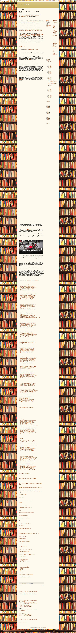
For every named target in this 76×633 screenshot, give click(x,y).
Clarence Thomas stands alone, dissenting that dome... (27, 327)
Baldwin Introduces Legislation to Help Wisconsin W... (28, 304)
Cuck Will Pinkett (21, 525)
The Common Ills (55, 21)
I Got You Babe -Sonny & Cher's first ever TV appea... (27, 323)
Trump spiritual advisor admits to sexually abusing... (27, 373)
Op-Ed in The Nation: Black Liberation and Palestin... (27, 306)
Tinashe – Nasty (22, 314)
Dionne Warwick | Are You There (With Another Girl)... (28, 303)
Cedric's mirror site (55, 46)
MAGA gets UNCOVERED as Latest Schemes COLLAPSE (28, 375)
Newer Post (20, 585)
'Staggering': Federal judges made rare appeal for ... (27, 349)
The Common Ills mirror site (55, 50)
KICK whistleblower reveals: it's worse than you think (27, 369)
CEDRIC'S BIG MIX (29, 14)
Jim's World (22, 565)
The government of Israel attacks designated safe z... (31, 280)
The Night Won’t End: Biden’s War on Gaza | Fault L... (27, 310)
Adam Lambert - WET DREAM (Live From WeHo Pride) (28, 458)
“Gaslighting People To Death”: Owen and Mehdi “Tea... (28, 419)
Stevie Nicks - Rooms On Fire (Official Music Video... (27, 296)
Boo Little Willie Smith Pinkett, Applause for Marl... (26, 531)
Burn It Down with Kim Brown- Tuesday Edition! (25, 393)
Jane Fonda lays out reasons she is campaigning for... (27, 389)
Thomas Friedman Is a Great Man (55, 28)
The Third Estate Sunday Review (55, 25)
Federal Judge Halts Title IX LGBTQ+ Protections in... (27, 360)
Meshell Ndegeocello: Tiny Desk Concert (24, 398)
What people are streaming (24, 566)
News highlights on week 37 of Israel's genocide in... (27, 359)
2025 (48, 59)
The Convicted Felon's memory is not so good (25, 504)
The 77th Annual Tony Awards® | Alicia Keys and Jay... (28, 442)
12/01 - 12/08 (50, 62)
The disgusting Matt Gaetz (22, 494)
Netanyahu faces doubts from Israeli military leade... (27, 352)
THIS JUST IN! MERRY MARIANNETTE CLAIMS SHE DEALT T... (52, 81)
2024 (48, 60)
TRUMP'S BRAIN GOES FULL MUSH (25, 368)
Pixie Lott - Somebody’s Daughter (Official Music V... (27, 284)
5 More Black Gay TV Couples (24, 465)
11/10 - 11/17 (50, 65)
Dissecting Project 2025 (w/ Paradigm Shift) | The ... (27, 344)
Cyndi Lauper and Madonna (23, 539)
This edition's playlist (23, 572)
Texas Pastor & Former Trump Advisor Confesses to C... (28, 370)
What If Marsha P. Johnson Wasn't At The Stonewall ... (28, 377)
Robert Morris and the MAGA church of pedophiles (26, 500)
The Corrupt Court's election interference (24, 473)
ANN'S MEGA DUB (27, 15)
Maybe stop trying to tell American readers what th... (26, 530)
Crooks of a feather (21, 475)
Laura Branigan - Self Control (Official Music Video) (27, 305)
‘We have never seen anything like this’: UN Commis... (27, 383)
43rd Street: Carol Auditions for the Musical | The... (27, 347)
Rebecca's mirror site (54, 48)
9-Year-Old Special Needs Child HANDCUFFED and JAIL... (28, 432)
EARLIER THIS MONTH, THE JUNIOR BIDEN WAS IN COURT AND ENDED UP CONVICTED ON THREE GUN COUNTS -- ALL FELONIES (31, 22)
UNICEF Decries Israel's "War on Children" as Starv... (27, 434)
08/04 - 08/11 (50, 74)
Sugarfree (21, 307)
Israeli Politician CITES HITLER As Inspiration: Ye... (27, 423)
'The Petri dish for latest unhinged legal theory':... (27, 449)
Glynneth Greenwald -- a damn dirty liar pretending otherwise (27, 485)
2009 (48, 118)
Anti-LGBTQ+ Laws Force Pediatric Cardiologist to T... (28, 441)
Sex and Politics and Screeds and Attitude (55, 23)
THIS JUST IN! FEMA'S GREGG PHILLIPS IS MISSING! (27, 593)
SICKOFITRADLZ (55, 39)
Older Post (42, 585)
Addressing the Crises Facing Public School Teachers (27, 348)
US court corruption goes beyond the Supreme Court (26, 480)
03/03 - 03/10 (50, 96)
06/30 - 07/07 (50, 78)
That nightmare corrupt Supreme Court (24, 476)
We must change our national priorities (25, 319)
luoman (39, 627)
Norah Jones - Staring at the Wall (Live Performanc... (27, 435)
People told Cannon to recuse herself (24, 526)
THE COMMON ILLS (24, 16)
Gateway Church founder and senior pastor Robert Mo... (26, 400)
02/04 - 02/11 (50, 98)
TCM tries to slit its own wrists (23, 546)
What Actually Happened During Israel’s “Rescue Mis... (28, 448)
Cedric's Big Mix (54, 34)
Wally (48, 20)
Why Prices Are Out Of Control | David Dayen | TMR (27, 315)
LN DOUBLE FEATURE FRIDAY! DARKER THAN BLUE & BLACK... (30, 317)
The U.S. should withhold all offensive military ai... (27, 392)
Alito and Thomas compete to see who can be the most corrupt (27, 478)
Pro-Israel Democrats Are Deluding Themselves (26, 421)
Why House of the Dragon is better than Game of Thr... (28, 451)
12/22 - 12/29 (50, 61)
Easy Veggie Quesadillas (22, 556)
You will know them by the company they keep (25, 507)
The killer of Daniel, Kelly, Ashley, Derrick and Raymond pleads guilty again (29, 513)
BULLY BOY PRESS (22, 14)
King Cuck (20, 510)
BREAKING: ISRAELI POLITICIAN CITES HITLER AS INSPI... (29, 425)
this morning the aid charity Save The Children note (35, 221)
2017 (48, 108)
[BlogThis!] (29, 583)
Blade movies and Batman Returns (23, 515)
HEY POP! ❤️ (22, 471)
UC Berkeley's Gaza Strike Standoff (25, 447)
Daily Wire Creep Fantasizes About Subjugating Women (28, 420)
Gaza (30, 59)
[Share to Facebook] (31, 583)
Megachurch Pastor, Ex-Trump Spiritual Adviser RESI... (28, 384)
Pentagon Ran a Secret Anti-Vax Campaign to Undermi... (28, 358)
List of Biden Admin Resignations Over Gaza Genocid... (28, 424)
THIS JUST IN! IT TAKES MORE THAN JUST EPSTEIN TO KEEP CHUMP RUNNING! (28, 591)
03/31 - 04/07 (50, 92)
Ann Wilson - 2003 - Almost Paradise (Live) (26, 300)
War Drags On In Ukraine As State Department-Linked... (28, 428)
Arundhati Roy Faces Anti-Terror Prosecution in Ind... (27, 437)
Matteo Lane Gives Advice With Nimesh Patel (26, 456)
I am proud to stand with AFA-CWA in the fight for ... (27, 379)
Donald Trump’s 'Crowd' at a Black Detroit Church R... (26, 396)
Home (31, 585)
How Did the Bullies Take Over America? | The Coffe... (27, 295)
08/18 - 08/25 (50, 73)
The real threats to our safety (23, 505)
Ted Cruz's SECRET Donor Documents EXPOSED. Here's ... (28, 335)
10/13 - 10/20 (50, 68)
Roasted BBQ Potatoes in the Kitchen (24, 551)
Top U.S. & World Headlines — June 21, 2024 (26, 331)
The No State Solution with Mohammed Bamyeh (27, 429)
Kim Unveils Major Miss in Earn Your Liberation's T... (27, 362)
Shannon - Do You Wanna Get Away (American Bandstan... (28, 287)
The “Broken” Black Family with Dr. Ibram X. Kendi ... (26, 402)
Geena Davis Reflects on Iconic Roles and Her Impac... (27, 290)
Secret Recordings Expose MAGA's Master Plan (27, 376)
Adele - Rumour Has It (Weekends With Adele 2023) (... (28, 309)
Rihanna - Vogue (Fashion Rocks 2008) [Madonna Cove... (28, 294)
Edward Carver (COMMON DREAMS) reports (31, 49)
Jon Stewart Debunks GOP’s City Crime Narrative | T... (27, 422)
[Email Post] (27, 583)
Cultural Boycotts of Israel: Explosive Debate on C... (27, 286)
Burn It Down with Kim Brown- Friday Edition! (26, 332)
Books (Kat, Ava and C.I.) (24, 563)
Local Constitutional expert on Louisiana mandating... (27, 372)
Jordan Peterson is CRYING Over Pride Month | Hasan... (28, 466)
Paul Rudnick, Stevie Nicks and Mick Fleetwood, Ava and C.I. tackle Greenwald (30, 499)
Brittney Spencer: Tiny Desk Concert (25, 336)
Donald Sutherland (21, 543)
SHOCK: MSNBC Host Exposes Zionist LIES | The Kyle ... (27, 399)
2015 (48, 111)
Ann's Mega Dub (54, 45)
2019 (48, 106)
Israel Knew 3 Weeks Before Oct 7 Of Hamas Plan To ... (28, 388)
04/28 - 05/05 (50, 89)
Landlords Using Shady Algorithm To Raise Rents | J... (27, 460)
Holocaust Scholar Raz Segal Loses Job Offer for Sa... (26, 407)
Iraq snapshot (31, 255)
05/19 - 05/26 (50, 86)
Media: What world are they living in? (25, 562)
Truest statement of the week (24, 559)
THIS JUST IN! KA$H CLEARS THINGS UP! (25, 605)
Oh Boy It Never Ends (54, 41)
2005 (48, 123)
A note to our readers (23, 560)
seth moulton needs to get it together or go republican (26, 517)
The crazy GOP (21, 497)
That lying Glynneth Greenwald (24, 567)
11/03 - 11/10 (50, 66)
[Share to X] (30, 583)
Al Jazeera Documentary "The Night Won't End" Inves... (28, 342)
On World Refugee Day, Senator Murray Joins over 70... (28, 308)
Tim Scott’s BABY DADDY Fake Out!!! (24, 397)
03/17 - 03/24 (50, 95)
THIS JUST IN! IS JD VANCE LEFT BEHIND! (25, 606)
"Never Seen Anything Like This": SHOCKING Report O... (28, 357)
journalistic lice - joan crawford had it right (25, 523)
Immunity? (20, 502)
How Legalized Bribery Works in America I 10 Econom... (28, 337)
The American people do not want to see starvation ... (27, 288)
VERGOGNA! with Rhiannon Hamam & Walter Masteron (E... (29, 390)
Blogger (45, 627)
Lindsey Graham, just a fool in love (23, 495)
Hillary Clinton (55, 54)
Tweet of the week (22, 570)
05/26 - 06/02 (50, 85)
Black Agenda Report (55, 53)
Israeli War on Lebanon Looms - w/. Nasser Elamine (26, 406)
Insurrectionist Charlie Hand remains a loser (25, 528)
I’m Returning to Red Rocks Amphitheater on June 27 (27, 467)
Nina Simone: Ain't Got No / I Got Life (25, 318)
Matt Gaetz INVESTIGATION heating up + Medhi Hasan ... (28, 353)
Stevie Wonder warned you (22, 538)
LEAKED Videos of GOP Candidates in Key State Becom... (28, 459)
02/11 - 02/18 (50, 97)
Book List (21, 569)
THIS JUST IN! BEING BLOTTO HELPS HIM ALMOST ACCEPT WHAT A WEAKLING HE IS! (28, 594)
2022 (48, 102)
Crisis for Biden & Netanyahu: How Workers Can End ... (28, 313)
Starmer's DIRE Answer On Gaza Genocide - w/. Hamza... (27, 401)
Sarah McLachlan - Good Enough (25, 285)
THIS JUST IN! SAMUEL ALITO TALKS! (25, 577)
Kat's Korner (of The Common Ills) (55, 31)
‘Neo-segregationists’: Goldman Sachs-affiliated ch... (27, 326)
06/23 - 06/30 (50, 79)
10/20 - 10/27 (50, 67)
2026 (48, 58)
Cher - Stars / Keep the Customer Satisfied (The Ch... (27, 341)
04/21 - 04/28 (50, 90)
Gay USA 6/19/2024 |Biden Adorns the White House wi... (28, 367)
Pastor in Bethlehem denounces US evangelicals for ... (27, 433)
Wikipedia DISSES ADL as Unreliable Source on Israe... (28, 378)
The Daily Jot (24, 4)
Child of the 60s (55, 51)
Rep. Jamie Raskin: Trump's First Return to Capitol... (27, 430)
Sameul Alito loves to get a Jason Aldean (24, 576)
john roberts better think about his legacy (24, 518)
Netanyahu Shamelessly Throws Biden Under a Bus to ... (28, 385)
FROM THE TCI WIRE (22, 46)
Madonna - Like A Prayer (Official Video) (26, 289)
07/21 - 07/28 (50, 77)
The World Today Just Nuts (55, 43)
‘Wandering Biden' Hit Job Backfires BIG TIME (27, 450)
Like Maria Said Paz (55, 35)
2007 (48, 120)
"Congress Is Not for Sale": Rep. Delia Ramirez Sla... (27, 363)
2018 (48, 107)
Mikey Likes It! (55, 32)
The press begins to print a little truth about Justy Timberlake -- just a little (29, 533)
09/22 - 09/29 (50, 71)
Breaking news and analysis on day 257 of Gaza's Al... (27, 374)
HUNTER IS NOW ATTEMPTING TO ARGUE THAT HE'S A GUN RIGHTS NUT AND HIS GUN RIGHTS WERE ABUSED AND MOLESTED (30, 30)
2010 (48, 117)
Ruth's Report (55, 38)
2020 (48, 105)
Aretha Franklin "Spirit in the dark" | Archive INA (27, 316)
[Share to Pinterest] (32, 583)
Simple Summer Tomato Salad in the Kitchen (25, 549)
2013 (48, 113)
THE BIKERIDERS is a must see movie (24, 541)
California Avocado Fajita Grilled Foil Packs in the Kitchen (27, 554)
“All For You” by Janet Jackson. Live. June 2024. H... (27, 469)
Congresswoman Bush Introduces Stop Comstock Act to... (28, 299)
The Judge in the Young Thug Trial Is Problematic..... (27, 297)
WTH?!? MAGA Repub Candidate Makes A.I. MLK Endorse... (29, 457)
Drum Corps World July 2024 (24, 328)
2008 (48, 119)
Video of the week (22, 571)
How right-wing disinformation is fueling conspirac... (27, 350)
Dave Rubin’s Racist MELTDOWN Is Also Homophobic (28, 325)
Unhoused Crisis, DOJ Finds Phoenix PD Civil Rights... (28, 440)
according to (35, 54)
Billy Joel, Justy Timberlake (23, 536)
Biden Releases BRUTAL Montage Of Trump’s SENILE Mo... (28, 334)
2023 (48, 101)
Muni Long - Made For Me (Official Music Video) (27, 312)
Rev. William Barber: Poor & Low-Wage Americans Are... (28, 322)
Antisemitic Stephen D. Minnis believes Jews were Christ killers (27, 490)
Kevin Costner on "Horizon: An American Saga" (27, 455)
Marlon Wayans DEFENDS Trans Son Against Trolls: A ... (28, 391)
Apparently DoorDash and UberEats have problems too (26, 512)
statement (39, 62)
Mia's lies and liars (21, 544)
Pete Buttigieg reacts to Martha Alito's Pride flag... (27, 464)
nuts (19, 520)
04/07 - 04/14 (50, 91)
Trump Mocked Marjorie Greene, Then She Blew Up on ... (27, 403)
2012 (48, 114)
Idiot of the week (21, 481)
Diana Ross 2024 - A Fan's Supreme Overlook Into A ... (28, 291)
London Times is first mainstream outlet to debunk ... (27, 468)
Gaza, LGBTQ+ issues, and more (24, 561)
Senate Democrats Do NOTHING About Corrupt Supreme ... (28, 452)
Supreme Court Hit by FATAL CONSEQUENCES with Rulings (29, 470)
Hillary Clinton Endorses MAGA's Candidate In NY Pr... (28, 461)
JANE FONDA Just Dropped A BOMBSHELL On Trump (28, 366)
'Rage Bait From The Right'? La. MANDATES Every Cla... (28, 324)
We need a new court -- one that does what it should (26, 574)
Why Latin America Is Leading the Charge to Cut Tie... (27, 431)
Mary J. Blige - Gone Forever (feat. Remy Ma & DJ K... (28, 298)
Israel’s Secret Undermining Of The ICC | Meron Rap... (28, 382)
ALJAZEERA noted (29, 257)
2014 (48, 112)
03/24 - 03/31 (50, 94)
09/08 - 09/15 (50, 72)
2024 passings (22, 568)
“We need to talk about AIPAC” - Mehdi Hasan (26, 333)
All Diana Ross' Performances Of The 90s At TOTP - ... (28, 281)
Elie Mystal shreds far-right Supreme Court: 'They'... (27, 351)
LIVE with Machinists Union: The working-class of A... (28, 361)
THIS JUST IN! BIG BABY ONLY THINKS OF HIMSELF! (52, 84)
